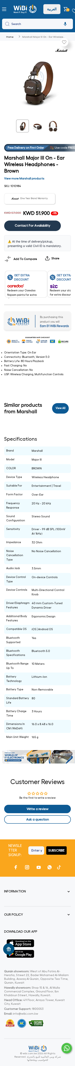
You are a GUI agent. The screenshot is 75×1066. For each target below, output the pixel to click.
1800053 (38, 1008)
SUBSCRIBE (56, 850)
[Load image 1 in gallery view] (22, 125)
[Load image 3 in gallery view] (52, 125)
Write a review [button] (38, 809)
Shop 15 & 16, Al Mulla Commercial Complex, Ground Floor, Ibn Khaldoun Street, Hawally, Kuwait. (32, 991)
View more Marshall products (24, 178)
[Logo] (25, 9)
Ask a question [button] (37, 819)
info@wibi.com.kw (25, 1013)
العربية (52, 9)
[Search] (6, 24)
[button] (66, 9)
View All (60, 408)
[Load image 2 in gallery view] (37, 125)
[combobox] (37, 24)
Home (10, 37)
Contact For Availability (32, 225)
